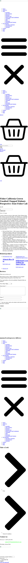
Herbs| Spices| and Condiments (12, 17)
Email (1, 299)
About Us (5, 10)
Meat (6, 19)
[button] (14, 61)
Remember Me (4, 559)
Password (2, 558)
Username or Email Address (6, 556)
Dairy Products (8, 13)
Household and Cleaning (10, 22)
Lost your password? (4, 562)
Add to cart (3, 210)
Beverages (7, 21)
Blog (4, 30)
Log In (1, 148)
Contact (4, 28)
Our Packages (6, 23)
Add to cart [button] (7, 264)
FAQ (4, 29)
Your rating (3, 283)
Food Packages (8, 26)
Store (4, 11)
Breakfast (7, 15)
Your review (3, 286)
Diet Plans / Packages (10, 24)
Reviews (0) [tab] (5, 268)
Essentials (7, 12)
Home (4, 8)
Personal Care (8, 16)
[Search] (1, 147)
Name (1, 297)
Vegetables (7, 18)
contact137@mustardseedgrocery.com (13, 542)
